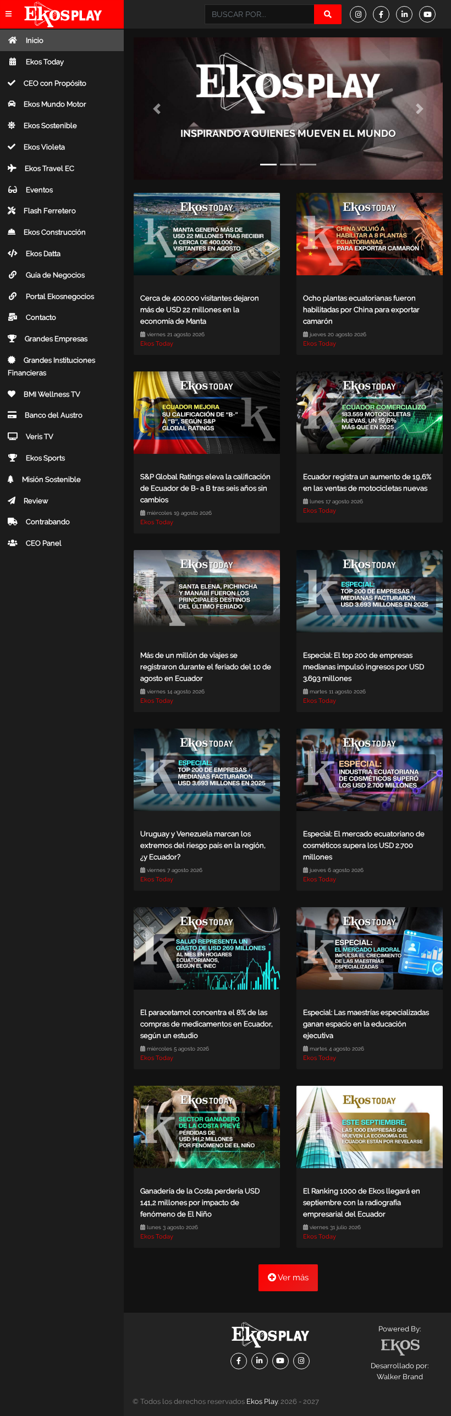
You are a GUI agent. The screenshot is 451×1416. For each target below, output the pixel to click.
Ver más (292, 1277)
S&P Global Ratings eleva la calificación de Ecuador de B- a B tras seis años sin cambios (205, 488)
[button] (157, 108)
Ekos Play (262, 1401)
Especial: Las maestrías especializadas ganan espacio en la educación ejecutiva (366, 1024)
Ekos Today (156, 343)
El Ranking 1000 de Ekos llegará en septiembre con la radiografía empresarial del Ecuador (361, 1202)
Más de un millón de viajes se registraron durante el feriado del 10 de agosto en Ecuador (205, 666)
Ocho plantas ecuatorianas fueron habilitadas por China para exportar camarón (361, 309)
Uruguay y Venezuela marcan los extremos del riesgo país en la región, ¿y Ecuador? (203, 845)
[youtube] (430, 14)
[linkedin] (407, 14)
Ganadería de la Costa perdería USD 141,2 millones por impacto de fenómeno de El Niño (200, 1202)
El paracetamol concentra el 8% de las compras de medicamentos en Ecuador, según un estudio (206, 1024)
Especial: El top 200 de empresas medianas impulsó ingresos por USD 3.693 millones (363, 666)
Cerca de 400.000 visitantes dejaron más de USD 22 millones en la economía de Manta (199, 309)
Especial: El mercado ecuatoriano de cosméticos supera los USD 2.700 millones (364, 845)
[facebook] (384, 14)
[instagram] (361, 14)
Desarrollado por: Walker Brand (399, 1371)
